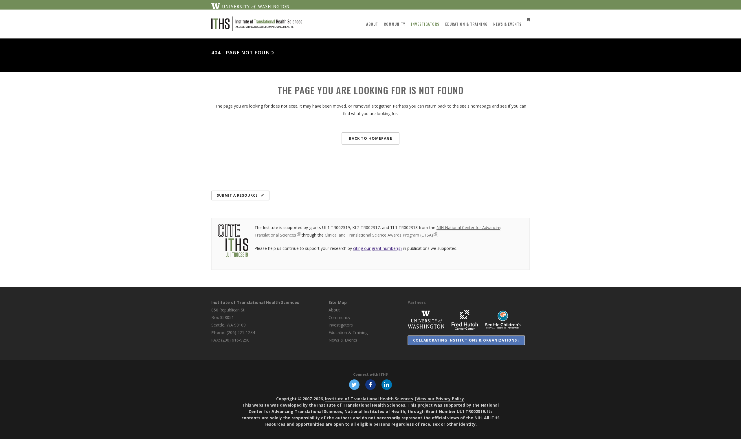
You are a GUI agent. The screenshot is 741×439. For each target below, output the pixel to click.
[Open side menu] (527, 19)
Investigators (341, 325)
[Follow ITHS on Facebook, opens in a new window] (370, 384)
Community (339, 317)
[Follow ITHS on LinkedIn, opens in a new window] (387, 384)
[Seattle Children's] (503, 319)
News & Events (343, 340)
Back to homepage (370, 138)
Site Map (338, 302)
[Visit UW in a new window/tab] (250, 5)
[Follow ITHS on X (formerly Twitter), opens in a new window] (354, 384)
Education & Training (348, 332)
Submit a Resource (237, 195)
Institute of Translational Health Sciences (255, 302)
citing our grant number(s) (377, 248)
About (334, 310)
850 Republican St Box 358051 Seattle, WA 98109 (228, 317)
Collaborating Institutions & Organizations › (466, 340)
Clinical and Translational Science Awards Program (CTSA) (379, 235)
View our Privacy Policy (440, 398)
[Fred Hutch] (465, 319)
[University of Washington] (426, 319)
